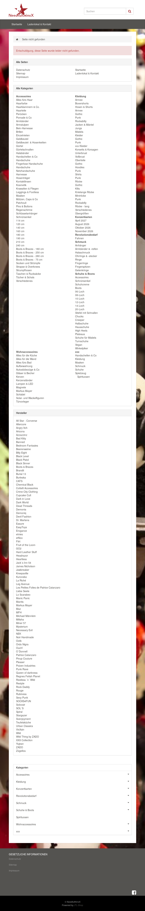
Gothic (78, 114)
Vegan (78, 344)
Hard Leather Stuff (26, 552)
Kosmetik (21, 185)
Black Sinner (23, 463)
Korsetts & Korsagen (86, 149)
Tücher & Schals (25, 277)
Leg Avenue (23, 584)
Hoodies (79, 167)
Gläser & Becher (25, 373)
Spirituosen (83, 376)
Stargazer (21, 715)
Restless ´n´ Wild (25, 680)
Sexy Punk (22, 697)
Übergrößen (82, 213)
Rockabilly (80, 121)
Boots (78, 288)
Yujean (20, 743)
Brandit (20, 470)
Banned (20, 442)
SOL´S (20, 708)
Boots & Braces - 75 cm (29, 259)
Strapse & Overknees (28, 266)
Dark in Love (23, 498)
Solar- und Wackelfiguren (30, 398)
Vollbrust (80, 156)
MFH (19, 612)
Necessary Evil (24, 630)
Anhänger (80, 245)
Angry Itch (21, 427)
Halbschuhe (81, 323)
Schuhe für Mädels (85, 337)
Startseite (16, 24)
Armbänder (22, 121)
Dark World (22, 502)
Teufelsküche (23, 722)
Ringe (78, 259)
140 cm (20, 227)
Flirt (18, 541)
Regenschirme (24, 210)
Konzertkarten (24, 788)
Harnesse (21, 174)
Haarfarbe (21, 103)
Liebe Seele (22, 591)
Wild (18, 733)
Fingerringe (81, 263)
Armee (79, 100)
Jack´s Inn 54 (23, 562)
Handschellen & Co (26, 156)
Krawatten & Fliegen (27, 188)
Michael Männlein (26, 616)
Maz (18, 609)
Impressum (22, 77)
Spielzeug (80, 373)
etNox (19, 538)
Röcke (78, 181)
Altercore (21, 424)
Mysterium (22, 626)
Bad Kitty (21, 438)
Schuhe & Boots (25, 810)
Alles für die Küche (26, 355)
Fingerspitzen (82, 266)
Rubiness (21, 694)
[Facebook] (134, 892)
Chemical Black (24, 484)
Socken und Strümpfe (28, 263)
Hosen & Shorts (84, 107)
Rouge (20, 690)
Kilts (77, 188)
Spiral (19, 711)
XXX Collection (24, 740)
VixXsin (20, 729)
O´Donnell (21, 651)
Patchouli (21, 202)
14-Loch (79, 305)
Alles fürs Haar (24, 100)
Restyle (20, 683)
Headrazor (22, 555)
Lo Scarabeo (23, 594)
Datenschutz (23, 70)
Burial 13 (21, 474)
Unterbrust (81, 153)
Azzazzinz (21, 435)
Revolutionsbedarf (26, 796)
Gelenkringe (82, 270)
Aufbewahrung (24, 366)
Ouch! (19, 648)
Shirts (78, 174)
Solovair (20, 704)
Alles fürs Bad (23, 362)
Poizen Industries (25, 665)
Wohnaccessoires (26, 824)
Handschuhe (23, 160)
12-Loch (79, 302)
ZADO (19, 747)
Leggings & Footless (27, 192)
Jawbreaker (22, 569)
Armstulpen (22, 124)
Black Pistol (22, 459)
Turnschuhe (81, 341)
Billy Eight (21, 452)
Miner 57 (21, 623)
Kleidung (80, 359)
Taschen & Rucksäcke (28, 273)
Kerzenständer (24, 380)
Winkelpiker (81, 348)
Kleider (79, 135)
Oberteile (80, 160)
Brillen (19, 131)
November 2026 (84, 231)
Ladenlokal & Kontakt (39, 24)
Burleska (21, 477)
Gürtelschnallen (25, 149)
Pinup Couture (24, 658)
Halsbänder (22, 153)
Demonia (21, 509)
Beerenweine (23, 449)
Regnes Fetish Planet (28, 676)
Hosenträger (23, 178)
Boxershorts (82, 103)
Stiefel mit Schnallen (86, 312)
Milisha (20, 619)
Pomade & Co (24, 117)
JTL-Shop (78, 905)
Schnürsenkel (23, 217)
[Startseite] (17, 39)
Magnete (21, 387)
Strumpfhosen (24, 270)
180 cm (20, 234)
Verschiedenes (24, 281)
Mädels (79, 131)
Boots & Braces (24, 467)
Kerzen (20, 376)
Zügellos (21, 751)
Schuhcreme (82, 284)
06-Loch (79, 291)
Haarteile (21, 110)
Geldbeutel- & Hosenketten (31, 142)
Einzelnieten (23, 135)
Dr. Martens (22, 520)
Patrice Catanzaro (26, 655)
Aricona (20, 431)
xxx (18, 831)
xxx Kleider (81, 146)
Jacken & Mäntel (84, 124)
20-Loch (79, 309)
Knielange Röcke (84, 192)
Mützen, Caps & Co (27, 199)
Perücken (21, 114)
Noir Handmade (25, 637)
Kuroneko (21, 577)
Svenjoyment (23, 719)
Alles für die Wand (26, 359)
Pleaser (20, 662)
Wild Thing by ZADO (27, 736)
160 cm (20, 231)
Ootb (19, 640)
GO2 (18, 548)
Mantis (20, 601)
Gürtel (19, 146)
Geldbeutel (22, 139)
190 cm (20, 238)
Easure (20, 523)
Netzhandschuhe (25, 171)
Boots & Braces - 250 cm (30, 252)
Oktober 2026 (83, 227)
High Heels (81, 330)
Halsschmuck (82, 252)
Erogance (21, 530)
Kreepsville (22, 573)
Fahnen (79, 238)
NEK (18, 633)
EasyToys (21, 527)
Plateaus (80, 334)
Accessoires (82, 277)
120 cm (20, 224)
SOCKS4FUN (23, 701)
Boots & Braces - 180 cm (30, 249)
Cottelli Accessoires (27, 488)
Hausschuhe (82, 327)
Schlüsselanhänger (26, 213)
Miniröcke (80, 195)
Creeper (79, 320)
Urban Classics (24, 726)
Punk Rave (22, 669)
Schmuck (80, 366)
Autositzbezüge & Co (27, 369)
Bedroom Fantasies (27, 445)
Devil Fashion (23, 516)
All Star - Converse (26, 420)
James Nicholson (25, 566)
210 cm (20, 242)
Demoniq (21, 513)
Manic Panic (23, 598)
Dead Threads (24, 506)
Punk (78, 117)
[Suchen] (129, 11)
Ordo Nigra (22, 644)
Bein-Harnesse (24, 128)
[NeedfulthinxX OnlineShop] (28, 10)
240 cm (20, 245)
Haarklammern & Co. (28, 107)
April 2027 (80, 220)
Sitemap (20, 73)
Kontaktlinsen (23, 181)
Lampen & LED (24, 383)
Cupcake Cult (23, 495)
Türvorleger (22, 401)
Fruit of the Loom (25, 545)
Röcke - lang (82, 206)
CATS (19, 481)
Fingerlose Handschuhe (29, 163)
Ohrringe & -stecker (86, 256)
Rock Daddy (23, 687)
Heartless (21, 559)
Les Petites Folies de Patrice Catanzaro (38, 587)
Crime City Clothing (27, 491)
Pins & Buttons (24, 206)
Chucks (79, 316)
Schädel (20, 394)
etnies (19, 534)
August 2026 (82, 224)
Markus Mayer (24, 391)
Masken (20, 195)
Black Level (22, 456)
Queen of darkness (26, 672)
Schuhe (79, 369)
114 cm (20, 220)
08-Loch (79, 295)
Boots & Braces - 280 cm (30, 256)
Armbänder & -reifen (86, 249)
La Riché (21, 580)
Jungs (78, 128)
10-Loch (79, 298)
